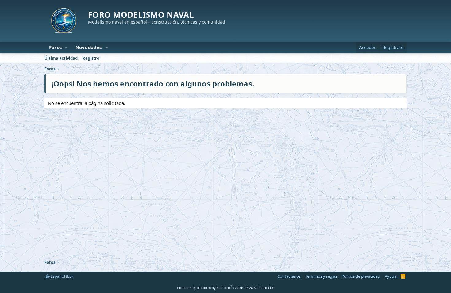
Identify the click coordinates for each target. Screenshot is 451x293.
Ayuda (390, 276)
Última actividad (61, 58)
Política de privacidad (360, 276)
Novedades (88, 47)
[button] (66, 47)
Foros (55, 47)
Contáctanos (289, 276)
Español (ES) (61, 276)
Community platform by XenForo (225, 287)
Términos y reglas (321, 276)
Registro (91, 58)
